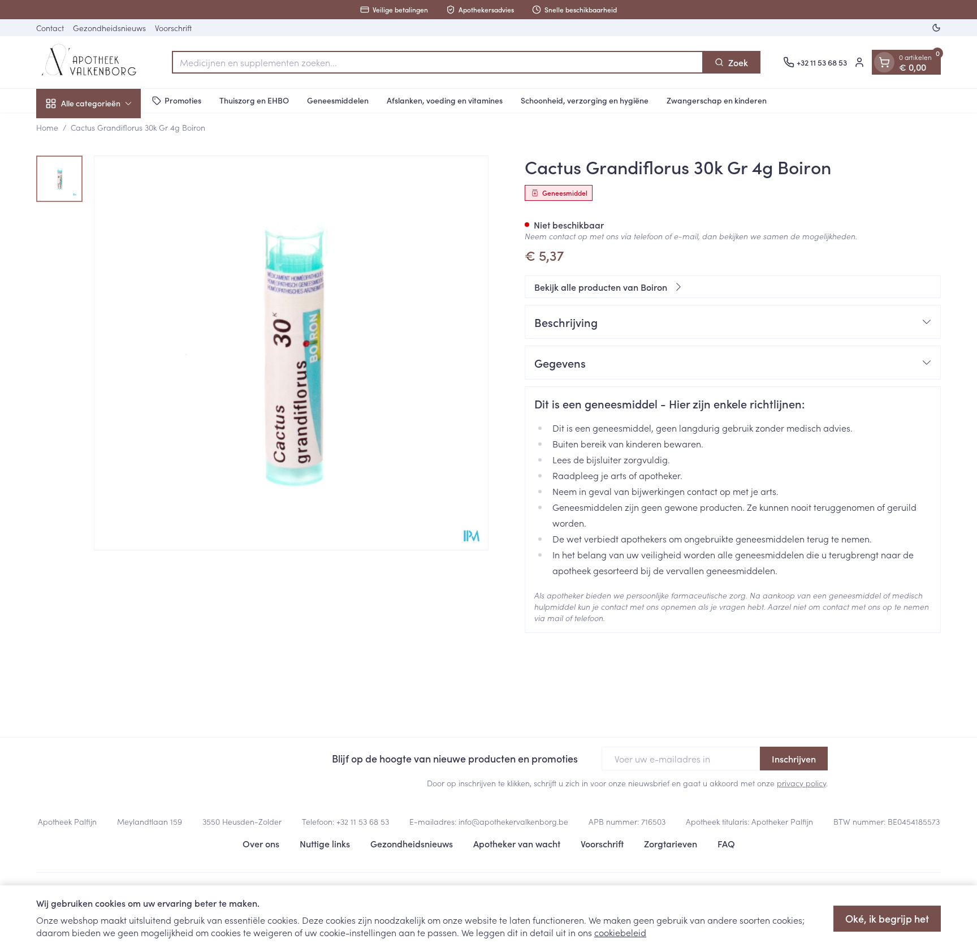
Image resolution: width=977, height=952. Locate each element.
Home (47, 127)
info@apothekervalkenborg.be (513, 821)
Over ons (261, 843)
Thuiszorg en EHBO (254, 100)
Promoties (183, 100)
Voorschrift (173, 27)
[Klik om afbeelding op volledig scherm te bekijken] (291, 353)
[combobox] (437, 62)
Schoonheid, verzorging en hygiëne (585, 100)
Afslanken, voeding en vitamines (445, 100)
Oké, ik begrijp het (887, 918)
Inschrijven (794, 758)
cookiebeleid (620, 932)
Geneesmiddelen (338, 100)
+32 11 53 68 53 (362, 821)
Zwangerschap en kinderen (717, 100)
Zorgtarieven (670, 843)
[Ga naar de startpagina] (92, 62)
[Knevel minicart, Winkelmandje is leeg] (884, 62)
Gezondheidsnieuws (109, 27)
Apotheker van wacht (516, 843)
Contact (50, 27)
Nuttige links (325, 843)
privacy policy (801, 783)
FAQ (726, 843)
